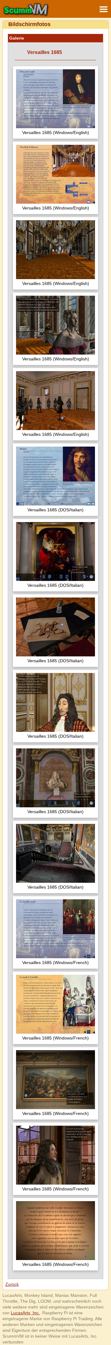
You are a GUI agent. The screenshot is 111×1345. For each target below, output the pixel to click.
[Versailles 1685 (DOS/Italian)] (55, 477)
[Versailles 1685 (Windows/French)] (55, 929)
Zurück (12, 1284)
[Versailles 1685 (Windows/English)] (55, 99)
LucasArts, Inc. (25, 1312)
